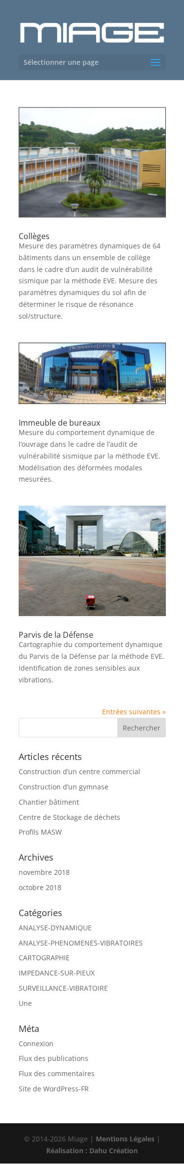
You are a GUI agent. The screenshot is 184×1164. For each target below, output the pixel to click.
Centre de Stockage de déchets (69, 817)
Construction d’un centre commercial (79, 771)
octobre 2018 (40, 887)
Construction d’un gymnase (63, 786)
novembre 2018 (44, 872)
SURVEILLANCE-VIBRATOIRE (63, 988)
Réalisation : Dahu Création (92, 1150)
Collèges (34, 236)
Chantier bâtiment (49, 802)
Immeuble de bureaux (59, 422)
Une (25, 1003)
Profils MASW (40, 832)
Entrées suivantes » (134, 711)
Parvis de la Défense (56, 634)
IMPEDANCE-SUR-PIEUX (57, 972)
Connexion (36, 1043)
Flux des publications (53, 1058)
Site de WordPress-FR (54, 1088)
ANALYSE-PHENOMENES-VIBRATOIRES (81, 942)
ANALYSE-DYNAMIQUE (55, 927)
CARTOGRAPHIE (44, 957)
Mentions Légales (125, 1138)
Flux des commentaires (57, 1073)
